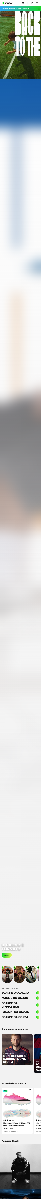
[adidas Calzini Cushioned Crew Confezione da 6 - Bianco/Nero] (15, 1179)
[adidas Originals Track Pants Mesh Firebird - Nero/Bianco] (13, 1170)
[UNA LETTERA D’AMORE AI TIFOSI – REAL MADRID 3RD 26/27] (19, 974)
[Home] (7, 3)
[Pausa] (37, 15)
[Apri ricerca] (23, 3)
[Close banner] (39, 9)
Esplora (6, 955)
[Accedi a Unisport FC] (27, 3)
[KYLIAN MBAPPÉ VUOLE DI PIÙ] (31, 974)
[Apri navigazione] (37, 3)
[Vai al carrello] (32, 3)
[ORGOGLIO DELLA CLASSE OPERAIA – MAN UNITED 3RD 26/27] (7, 974)
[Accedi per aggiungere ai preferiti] (30, 1090)
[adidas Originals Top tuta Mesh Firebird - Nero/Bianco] (25, 1160)
